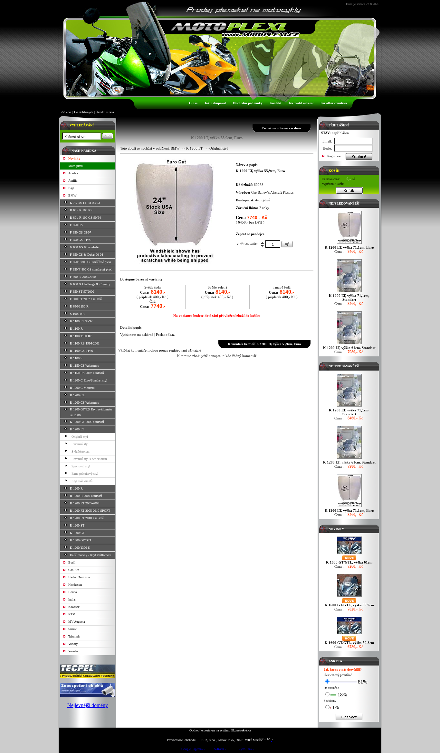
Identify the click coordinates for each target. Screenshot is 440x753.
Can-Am (73, 570)
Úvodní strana (105, 112)
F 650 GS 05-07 (80, 232)
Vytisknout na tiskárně (136, 334)
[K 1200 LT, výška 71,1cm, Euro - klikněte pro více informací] (349, 243)
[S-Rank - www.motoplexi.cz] (220, 750)
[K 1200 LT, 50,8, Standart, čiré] (174, 264)
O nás (193, 103)
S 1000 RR (77, 314)
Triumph (74, 636)
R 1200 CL (77, 395)
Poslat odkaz (165, 334)
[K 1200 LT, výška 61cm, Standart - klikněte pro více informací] (349, 344)
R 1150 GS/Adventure (84, 365)
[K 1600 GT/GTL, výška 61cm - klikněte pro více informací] (349, 553)
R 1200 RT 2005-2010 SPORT (90, 510)
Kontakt (275, 103)
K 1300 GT (77, 533)
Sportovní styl (81, 466)
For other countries (333, 103)
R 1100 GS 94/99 (81, 351)
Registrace (333, 156)
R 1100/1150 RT (81, 336)
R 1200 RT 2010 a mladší (87, 518)
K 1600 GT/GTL (81, 540)
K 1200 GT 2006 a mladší (87, 422)
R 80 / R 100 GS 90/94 (85, 217)
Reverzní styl (80, 444)
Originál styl (80, 436)
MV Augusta (76, 621)
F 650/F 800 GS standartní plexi (91, 269)
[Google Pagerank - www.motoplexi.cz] (193, 750)
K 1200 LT (77, 429)
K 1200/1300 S (80, 547)
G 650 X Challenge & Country (90, 284)
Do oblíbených (83, 112)
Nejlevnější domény (87, 705)
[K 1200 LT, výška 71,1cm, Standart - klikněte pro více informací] (349, 292)
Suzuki (72, 629)
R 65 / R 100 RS (81, 210)
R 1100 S (76, 358)
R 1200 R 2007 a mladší (86, 496)
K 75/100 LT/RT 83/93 (85, 203)
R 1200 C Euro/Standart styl (88, 380)
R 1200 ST (77, 525)
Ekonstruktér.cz (241, 730)
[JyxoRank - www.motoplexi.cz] (247, 750)
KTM (71, 614)
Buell (71, 562)
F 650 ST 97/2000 (82, 291)
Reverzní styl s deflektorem (89, 459)
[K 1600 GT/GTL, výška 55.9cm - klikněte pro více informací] (349, 596)
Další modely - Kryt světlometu (90, 555)
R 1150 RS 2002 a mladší (87, 373)
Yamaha (73, 651)
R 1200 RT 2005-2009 (84, 503)
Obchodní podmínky (248, 103)
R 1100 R (76, 328)
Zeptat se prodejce (250, 234)
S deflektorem (81, 451)
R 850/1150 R (79, 306)
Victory (73, 644)
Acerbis (73, 173)
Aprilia (72, 180)
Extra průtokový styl (85, 473)
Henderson (75, 584)
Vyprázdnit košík (333, 184)
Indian (72, 599)
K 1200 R (76, 488)
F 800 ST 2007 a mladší (86, 299)
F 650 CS (76, 225)
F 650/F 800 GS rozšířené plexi (90, 262)
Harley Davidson (79, 577)
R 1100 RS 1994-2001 (85, 343)
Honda (72, 592)
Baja (71, 188)
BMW (72, 195)
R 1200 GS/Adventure (84, 402)
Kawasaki (74, 607)
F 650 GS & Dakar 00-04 (86, 254)
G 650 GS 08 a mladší (84, 247)
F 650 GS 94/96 (80, 240)
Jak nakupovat (215, 103)
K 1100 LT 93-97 (81, 321)
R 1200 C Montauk (82, 388)
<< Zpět (66, 112)
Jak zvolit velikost (300, 103)
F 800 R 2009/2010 (83, 277)
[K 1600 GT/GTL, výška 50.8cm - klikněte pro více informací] (349, 634)
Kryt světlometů (82, 481)
